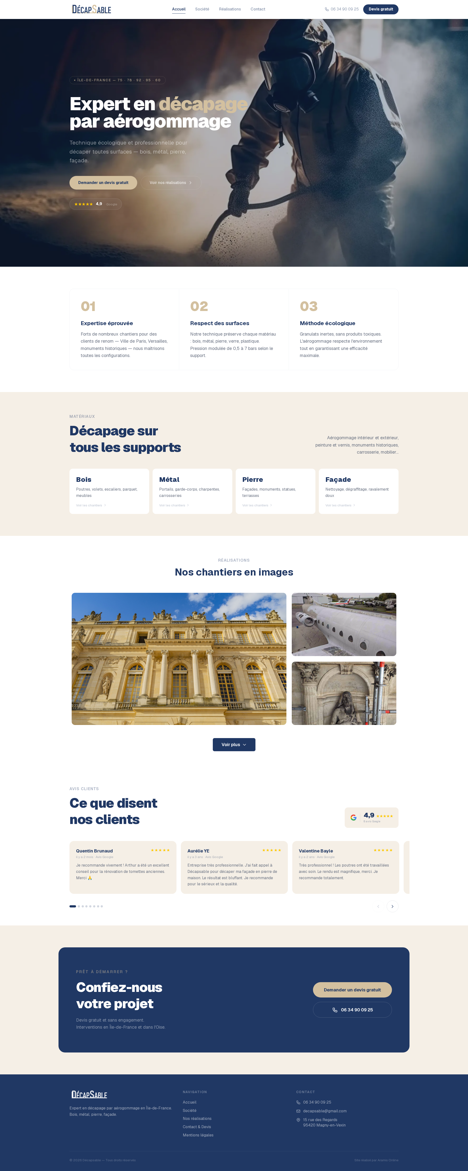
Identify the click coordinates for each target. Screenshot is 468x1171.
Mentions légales (198, 1135)
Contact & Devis (197, 1126)
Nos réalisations (197, 1118)
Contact (258, 9)
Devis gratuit (381, 9)
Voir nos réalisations (168, 182)
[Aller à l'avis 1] (72, 906)
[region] (234, 877)
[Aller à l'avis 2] (79, 906)
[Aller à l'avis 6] (94, 906)
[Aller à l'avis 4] (86, 906)
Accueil (178, 9)
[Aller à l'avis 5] (90, 906)
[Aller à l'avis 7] (98, 906)
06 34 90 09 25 (345, 9)
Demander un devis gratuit (103, 182)
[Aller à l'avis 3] (83, 906)
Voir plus (231, 744)
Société (202, 9)
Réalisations (230, 9)
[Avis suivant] (393, 906)
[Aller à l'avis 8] (102, 906)
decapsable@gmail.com (325, 1111)
